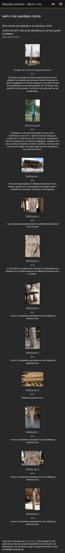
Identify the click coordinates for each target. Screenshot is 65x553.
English (53, 4)
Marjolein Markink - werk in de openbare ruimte (24, 4)
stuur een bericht (10, 36)
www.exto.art (31, 541)
